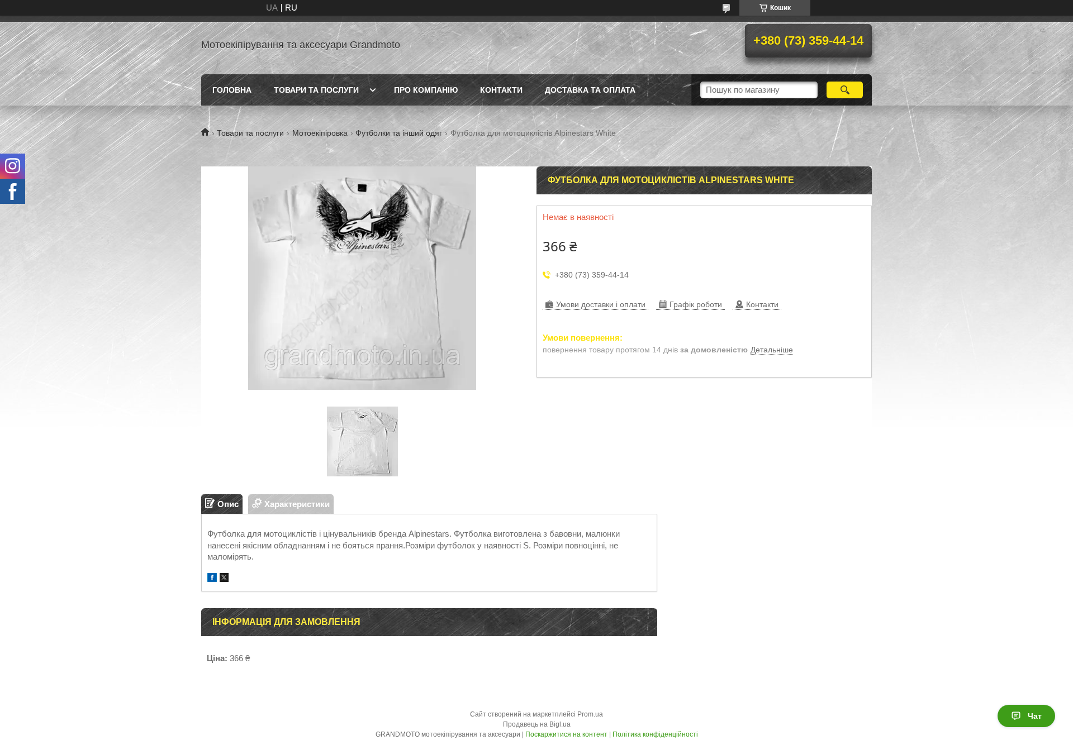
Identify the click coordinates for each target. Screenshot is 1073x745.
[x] (224, 579)
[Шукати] (845, 90)
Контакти (501, 89)
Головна (231, 89)
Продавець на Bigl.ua (537, 724)
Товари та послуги (316, 89)
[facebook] (212, 579)
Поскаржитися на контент (566, 734)
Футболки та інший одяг (398, 132)
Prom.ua (590, 714)
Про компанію (426, 89)
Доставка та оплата (590, 89)
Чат (1035, 715)
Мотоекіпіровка (320, 132)
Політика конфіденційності (655, 734)
